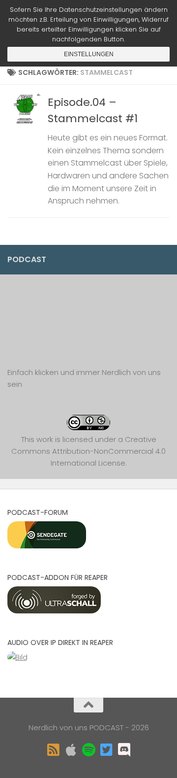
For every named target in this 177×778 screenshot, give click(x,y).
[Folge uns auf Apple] (71, 750)
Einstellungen (89, 54)
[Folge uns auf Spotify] (88, 750)
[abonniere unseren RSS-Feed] (53, 750)
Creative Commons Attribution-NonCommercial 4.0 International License (88, 451)
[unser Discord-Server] (124, 750)
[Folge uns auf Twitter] (106, 750)
